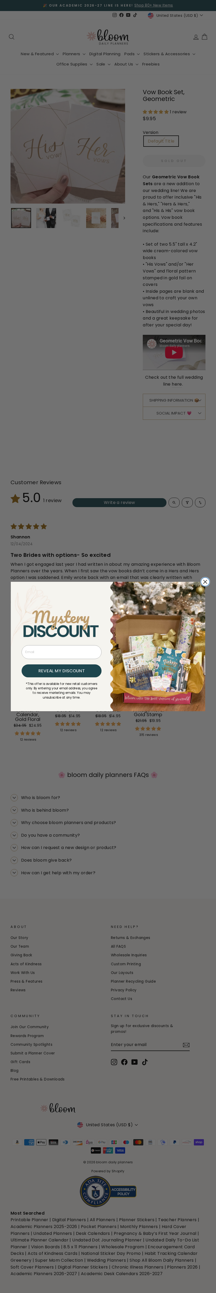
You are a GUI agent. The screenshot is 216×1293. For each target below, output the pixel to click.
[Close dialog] (205, 582)
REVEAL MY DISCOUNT (61, 671)
